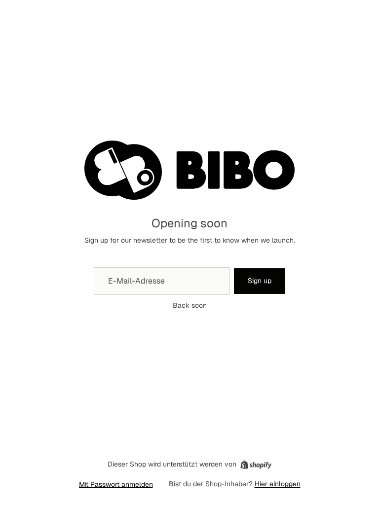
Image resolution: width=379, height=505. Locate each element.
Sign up (259, 280)
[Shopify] (255, 464)
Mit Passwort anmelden (116, 484)
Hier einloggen (278, 483)
